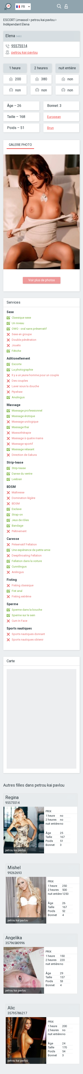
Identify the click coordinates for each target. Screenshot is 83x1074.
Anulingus (18, 397)
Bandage (17, 525)
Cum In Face (19, 620)
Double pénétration (24, 339)
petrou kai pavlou (43, 20)
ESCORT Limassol (15, 20)
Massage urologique (25, 421)
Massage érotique (23, 416)
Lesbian (17, 479)
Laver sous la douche (25, 386)
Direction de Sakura (24, 454)
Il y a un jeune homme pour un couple (35, 375)
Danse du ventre (22, 473)
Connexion (67, 5)
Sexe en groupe (22, 334)
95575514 (19, 46)
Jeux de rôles (20, 520)
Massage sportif (22, 443)
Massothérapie (21, 432)
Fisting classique (22, 585)
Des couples (20, 380)
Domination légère (23, 498)
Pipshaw (17, 391)
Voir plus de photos (41, 280)
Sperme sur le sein (23, 615)
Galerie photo (20, 144)
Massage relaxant (23, 449)
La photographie (22, 369)
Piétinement (19, 531)
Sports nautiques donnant (28, 634)
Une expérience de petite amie (31, 550)
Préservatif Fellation (24, 544)
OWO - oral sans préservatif (29, 328)
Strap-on (17, 514)
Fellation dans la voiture (27, 561)
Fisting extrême (21, 596)
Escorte (16, 364)
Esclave (16, 509)
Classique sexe (21, 317)
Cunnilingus (19, 566)
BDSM (16, 503)
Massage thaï (20, 427)
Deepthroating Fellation (27, 555)
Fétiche (16, 350)
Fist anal (17, 591)
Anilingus (18, 572)
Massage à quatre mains (27, 438)
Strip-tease (19, 468)
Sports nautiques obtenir (27, 639)
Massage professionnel (27, 410)
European (54, 117)
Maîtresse (18, 492)
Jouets (16, 345)
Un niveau (18, 323)
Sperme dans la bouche (27, 609)
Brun (50, 128)
